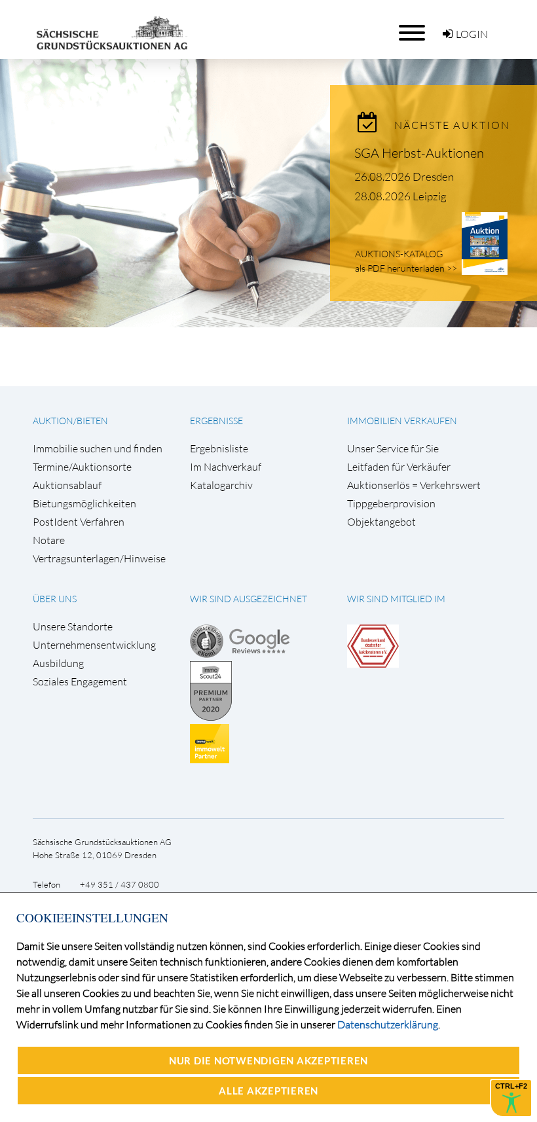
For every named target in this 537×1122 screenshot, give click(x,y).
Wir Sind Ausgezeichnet (248, 598)
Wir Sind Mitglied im (396, 598)
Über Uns (55, 598)
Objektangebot (381, 522)
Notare (49, 540)
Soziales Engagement (80, 681)
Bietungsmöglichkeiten (84, 503)
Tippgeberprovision (391, 503)
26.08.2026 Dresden (404, 176)
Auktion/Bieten (70, 420)
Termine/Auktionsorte (82, 467)
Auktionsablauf (67, 485)
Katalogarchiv (221, 485)
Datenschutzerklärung (387, 1024)
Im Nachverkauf (225, 467)
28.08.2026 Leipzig (400, 196)
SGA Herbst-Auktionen (419, 153)
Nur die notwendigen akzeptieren (268, 1060)
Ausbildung (58, 663)
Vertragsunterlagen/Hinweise (99, 558)
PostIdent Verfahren (78, 522)
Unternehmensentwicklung (94, 645)
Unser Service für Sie (393, 448)
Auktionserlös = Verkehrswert (414, 485)
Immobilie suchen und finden (97, 448)
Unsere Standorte (73, 626)
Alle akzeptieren (268, 1090)
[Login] (448, 34)
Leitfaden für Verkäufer (399, 467)
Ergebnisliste (219, 448)
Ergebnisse (216, 420)
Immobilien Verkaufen (402, 420)
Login (472, 34)
